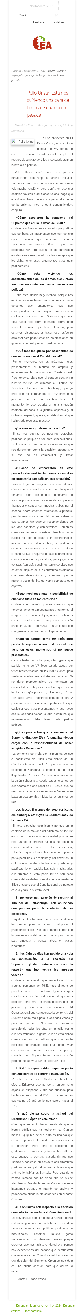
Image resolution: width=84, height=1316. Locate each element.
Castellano (58, 22)
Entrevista (30, 71)
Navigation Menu (42, 6)
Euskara (38, 22)
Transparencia (32, 1311)
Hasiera (16, 71)
